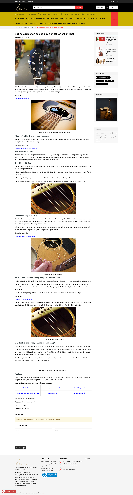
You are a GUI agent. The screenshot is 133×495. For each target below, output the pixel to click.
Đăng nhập (100, 7)
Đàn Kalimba (70, 18)
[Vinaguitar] (27, 462)
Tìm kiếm (79, 7)
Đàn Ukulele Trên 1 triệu (55, 18)
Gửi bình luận (20, 448)
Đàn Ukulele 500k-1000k (37, 18)
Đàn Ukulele (90, 14)
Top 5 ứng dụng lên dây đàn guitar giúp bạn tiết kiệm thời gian (111, 40)
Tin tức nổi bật (100, 33)
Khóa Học (94, 18)
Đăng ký (113, 7)
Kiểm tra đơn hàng (21, 23)
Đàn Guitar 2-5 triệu (77, 14)
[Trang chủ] (22, 7)
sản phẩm (115, 20)
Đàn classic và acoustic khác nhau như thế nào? (111, 60)
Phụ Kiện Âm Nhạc (83, 18)
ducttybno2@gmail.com (69, 469)
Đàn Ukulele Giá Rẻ (21, 18)
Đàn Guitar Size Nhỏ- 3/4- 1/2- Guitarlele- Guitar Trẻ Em (67, 23)
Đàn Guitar (21, 14)
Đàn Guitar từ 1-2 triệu (60, 14)
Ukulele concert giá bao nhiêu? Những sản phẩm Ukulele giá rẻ (111, 50)
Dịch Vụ (102, 18)
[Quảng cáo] (106, 109)
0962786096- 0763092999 (70, 466)
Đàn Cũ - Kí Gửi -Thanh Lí (38, 23)
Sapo (43, 493)
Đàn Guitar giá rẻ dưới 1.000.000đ (39, 14)
